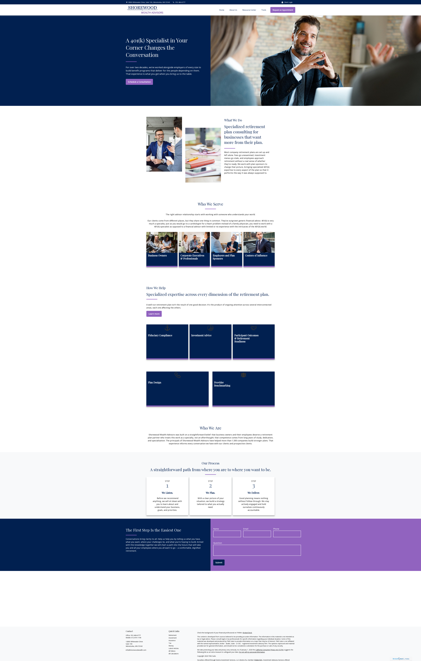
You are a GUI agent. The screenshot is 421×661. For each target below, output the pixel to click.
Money (171, 646)
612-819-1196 (136, 638)
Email (245, 528)
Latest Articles (174, 648)
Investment (173, 638)
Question (217, 543)
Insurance (172, 640)
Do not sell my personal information (252, 652)
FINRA (256, 660)
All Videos (172, 651)
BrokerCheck (247, 633)
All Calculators (174, 654)
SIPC (260, 660)
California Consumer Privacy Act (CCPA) (270, 650)
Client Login (288, 2)
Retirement (173, 635)
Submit (218, 562)
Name (216, 528)
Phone (276, 528)
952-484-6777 (180, 2)
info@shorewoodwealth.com (136, 650)
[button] (221, 10)
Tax (170, 643)
